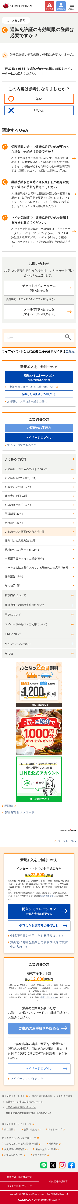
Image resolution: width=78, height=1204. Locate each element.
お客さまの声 (40, 1155)
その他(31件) (12, 585)
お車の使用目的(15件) (18, 504)
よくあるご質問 (15, 459)
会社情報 (8, 1129)
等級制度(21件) (14, 513)
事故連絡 (49, 9)
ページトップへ (67, 841)
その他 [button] (9, 653)
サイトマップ (55, 1129)
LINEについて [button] (13, 633)
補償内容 (53, 1143)
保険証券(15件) (14, 576)
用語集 (8, 806)
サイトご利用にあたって (19, 1186)
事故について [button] (13, 614)
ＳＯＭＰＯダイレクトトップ (16, 1124)
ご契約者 (61, 9)
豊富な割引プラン (47, 896)
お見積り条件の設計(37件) (20, 477)
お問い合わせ (30, 1129)
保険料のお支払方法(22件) (20, 540)
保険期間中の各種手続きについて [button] (25, 604)
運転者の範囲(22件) (16, 495)
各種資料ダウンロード (19, 812)
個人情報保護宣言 (58, 1181)
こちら (70, 351)
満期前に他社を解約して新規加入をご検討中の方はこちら (39, 944)
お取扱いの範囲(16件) (18, 486)
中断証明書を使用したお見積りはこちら (31, 386)
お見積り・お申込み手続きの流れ (27, 401)
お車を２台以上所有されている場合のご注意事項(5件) (37, 567)
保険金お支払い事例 (45, 1149)
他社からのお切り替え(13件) (22, 549)
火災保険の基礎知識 (14, 1149)
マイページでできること (21, 445)
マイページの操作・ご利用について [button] (26, 624)
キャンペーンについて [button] (18, 643)
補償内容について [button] (15, 595)
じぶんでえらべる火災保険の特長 (21, 1143)
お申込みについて (13, 1155)
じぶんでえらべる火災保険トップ (19, 1138)
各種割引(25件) (14, 522)
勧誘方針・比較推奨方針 (19, 1177)
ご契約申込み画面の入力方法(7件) (25, 531)
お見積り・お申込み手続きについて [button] (26, 469)
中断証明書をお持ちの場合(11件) (24, 558)
